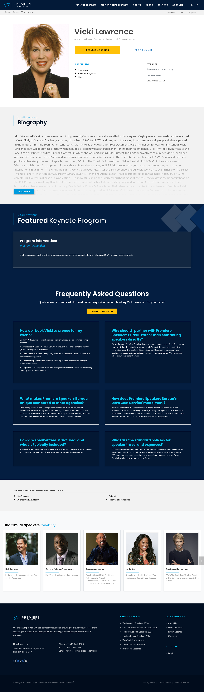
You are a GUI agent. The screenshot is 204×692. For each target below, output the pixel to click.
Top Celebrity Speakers (133, 640)
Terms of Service (182, 682)
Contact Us (173, 636)
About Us (172, 623)
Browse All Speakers (131, 648)
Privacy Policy (149, 682)
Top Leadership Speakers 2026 (136, 636)
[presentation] (201, 560)
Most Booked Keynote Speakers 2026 (139, 627)
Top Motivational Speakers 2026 (137, 631)
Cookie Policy (165, 682)
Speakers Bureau (11, 12)
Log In (171, 653)
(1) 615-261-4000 (75, 644)
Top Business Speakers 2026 (135, 623)
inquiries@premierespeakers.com (81, 650)
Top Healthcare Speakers (133, 644)
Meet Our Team (175, 627)
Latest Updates (175, 631)
